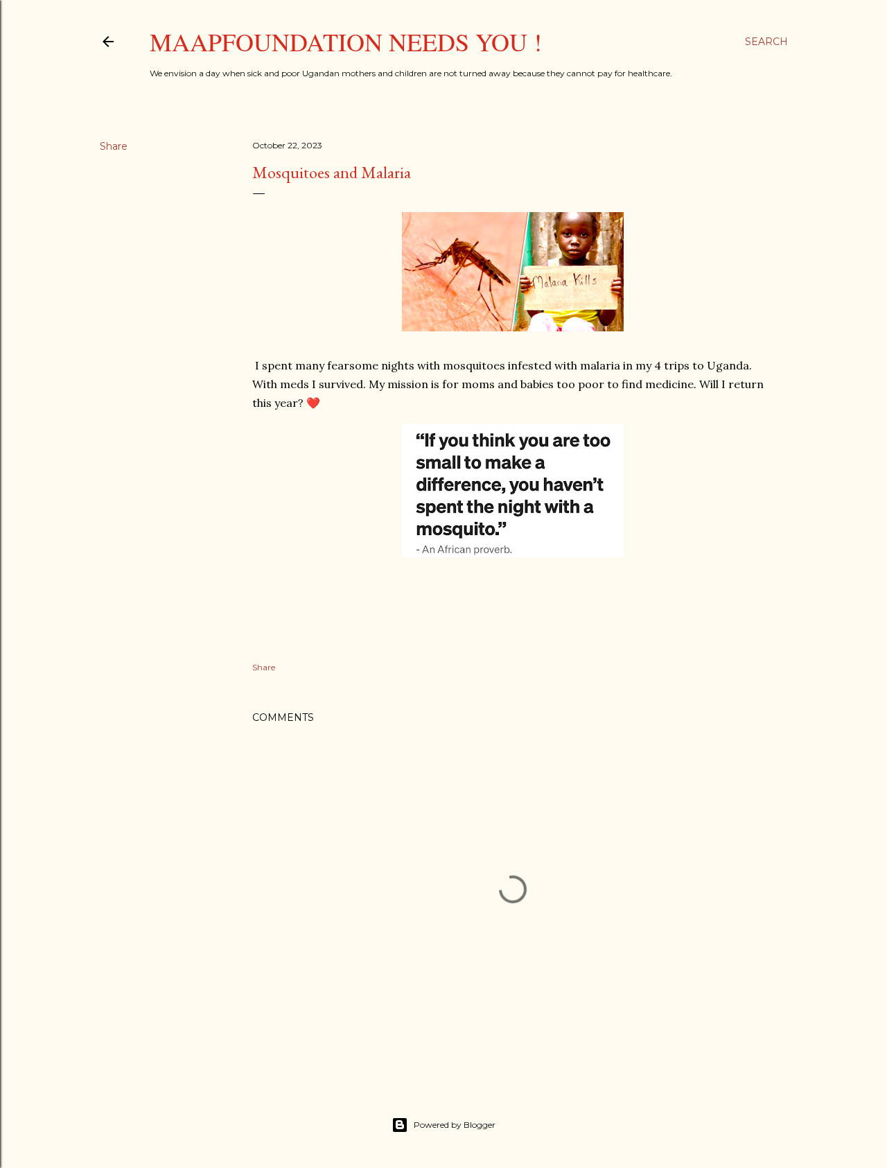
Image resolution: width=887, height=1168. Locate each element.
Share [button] (114, 146)
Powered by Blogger (454, 1124)
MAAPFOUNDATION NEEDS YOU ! (346, 41)
